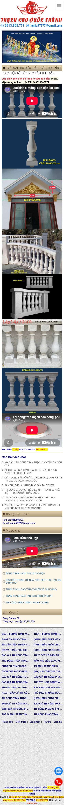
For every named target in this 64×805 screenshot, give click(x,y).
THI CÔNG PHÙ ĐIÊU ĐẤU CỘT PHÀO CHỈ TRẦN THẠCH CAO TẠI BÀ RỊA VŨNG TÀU (29, 499)
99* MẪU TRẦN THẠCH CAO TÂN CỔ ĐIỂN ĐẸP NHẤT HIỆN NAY (16, 644)
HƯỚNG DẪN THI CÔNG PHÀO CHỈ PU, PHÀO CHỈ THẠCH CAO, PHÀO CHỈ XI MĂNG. (16, 687)
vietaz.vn (32, 803)
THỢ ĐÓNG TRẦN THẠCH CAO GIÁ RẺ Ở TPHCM (16, 661)
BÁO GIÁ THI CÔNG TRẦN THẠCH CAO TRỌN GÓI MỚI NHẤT (16, 682)
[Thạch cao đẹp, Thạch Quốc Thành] (32, 47)
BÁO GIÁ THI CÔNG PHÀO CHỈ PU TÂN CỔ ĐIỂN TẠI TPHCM (48, 677)
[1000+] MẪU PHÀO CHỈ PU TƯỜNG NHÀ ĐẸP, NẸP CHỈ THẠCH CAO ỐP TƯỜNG (48, 698)
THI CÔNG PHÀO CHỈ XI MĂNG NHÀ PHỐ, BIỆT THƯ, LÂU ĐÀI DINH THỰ (48, 709)
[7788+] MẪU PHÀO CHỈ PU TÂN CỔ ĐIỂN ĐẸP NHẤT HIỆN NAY (48, 644)
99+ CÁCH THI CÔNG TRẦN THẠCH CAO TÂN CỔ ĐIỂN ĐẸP (33, 464)
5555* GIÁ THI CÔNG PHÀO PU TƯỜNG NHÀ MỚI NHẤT (16, 709)
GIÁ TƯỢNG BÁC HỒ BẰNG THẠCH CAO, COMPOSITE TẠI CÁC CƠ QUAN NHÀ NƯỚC (33, 479)
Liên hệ (58, 722)
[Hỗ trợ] (58, 782)
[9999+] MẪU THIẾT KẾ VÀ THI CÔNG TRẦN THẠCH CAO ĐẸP (48, 639)
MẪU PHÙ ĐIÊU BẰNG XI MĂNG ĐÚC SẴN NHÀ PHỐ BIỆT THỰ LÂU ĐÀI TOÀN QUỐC (48, 661)
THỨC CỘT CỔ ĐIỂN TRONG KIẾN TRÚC (48, 655)
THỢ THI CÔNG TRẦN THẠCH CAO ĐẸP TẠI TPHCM (48, 634)
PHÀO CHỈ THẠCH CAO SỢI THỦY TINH (16, 666)
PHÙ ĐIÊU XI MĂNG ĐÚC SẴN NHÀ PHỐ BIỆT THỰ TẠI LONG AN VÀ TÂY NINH (48, 693)
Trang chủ (7, 722)
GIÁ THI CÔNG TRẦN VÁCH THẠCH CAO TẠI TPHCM (16, 634)
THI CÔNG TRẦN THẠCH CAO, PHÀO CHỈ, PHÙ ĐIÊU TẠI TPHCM (16, 698)
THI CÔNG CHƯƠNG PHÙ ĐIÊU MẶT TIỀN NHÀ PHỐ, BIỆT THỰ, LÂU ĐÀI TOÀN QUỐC (32, 491)
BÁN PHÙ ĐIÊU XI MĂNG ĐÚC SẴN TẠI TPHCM (29, 485)
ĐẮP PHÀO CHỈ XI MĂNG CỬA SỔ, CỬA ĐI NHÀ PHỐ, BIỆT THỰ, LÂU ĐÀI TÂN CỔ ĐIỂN (48, 687)
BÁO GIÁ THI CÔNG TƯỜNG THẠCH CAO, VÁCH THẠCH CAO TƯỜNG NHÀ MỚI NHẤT (16, 677)
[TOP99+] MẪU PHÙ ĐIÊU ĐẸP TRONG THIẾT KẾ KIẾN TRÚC (16, 650)
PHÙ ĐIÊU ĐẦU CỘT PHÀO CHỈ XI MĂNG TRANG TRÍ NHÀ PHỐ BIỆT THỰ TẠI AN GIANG (32, 506)
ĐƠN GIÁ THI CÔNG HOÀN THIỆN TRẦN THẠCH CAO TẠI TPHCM (16, 703)
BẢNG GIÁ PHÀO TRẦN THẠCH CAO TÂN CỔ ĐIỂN (16, 639)
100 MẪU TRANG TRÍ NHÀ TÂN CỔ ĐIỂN (48, 666)
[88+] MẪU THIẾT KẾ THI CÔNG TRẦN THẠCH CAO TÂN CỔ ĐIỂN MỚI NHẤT (48, 671)
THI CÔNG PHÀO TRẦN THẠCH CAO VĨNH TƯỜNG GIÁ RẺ (48, 714)
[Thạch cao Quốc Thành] (32, 8)
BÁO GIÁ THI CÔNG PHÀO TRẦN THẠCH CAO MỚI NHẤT (48, 703)
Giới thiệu (21, 722)
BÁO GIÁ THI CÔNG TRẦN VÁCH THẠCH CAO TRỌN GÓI (16, 655)
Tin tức (47, 722)
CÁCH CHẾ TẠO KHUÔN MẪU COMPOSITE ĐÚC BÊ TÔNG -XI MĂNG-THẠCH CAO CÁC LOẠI (16, 671)
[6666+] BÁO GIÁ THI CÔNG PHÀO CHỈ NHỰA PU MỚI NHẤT (16, 693)
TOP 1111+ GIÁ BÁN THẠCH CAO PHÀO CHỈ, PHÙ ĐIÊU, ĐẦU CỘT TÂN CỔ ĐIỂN (48, 682)
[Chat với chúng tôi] (58, 771)
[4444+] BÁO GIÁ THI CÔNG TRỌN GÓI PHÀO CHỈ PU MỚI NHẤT (48, 650)
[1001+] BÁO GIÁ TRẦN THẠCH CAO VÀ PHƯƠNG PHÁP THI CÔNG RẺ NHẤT (30, 471)
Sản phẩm (35, 722)
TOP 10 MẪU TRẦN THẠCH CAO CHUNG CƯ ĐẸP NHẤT (16, 714)
